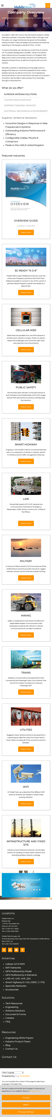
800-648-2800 (13, 931)
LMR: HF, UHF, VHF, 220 (17, 978)
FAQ (7, 1021)
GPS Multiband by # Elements (21, 975)
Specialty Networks (15, 986)
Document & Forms (15, 1014)
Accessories (12, 989)
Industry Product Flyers (17, 1041)
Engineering (11, 1007)
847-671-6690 (13, 929)
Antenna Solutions (15, 1011)
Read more (26, 232)
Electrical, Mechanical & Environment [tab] (26, 111)
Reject (26, 1105)
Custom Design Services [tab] (17, 100)
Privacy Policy (35, 1091)
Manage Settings (26, 1112)
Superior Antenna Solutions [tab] (20, 94)
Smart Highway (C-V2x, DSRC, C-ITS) (25, 982)
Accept (26, 1098)
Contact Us (11, 1049)
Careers (9, 1018)
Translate (25, 1076)
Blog (7, 1045)
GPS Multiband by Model (18, 971)
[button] (2, 5)
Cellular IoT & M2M (15, 964)
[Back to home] (26, 6)
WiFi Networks (13, 968)
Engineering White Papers (19, 1038)
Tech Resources (13, 1003)
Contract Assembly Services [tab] (20, 105)
